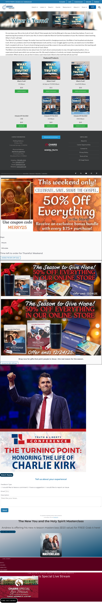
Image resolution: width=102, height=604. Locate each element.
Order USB (21, 126)
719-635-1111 (19, 1)
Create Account (78, 1)
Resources (66, 7)
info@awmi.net (28, 1)
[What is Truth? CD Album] (21, 70)
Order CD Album (21, 91)
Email (3, 491)
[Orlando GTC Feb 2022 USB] (21, 105)
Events (58, 7)
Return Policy (38, 173)
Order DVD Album (80, 126)
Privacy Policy (83, 152)
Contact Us (83, 148)
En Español (62, 1)
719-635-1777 (19, 162)
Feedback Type (6, 484)
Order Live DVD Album (80, 91)
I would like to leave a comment (14, 487)
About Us (84, 141)
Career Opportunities (83, 145)
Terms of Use (84, 156)
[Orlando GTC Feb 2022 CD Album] (51, 105)
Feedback (96, 1)
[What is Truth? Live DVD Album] (80, 70)
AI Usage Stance (84, 160)
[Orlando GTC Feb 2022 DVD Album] (80, 105)
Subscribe (88, 1)
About (76, 7)
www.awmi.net (21, 167)
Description (5, 495)
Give (92, 7)
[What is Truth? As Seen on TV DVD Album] (51, 70)
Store (83, 7)
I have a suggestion (36, 487)
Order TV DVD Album (51, 91)
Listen (42, 7)
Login (69, 1)
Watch (34, 7)
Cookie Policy (44, 173)
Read (50, 7)
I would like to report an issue (57, 487)
